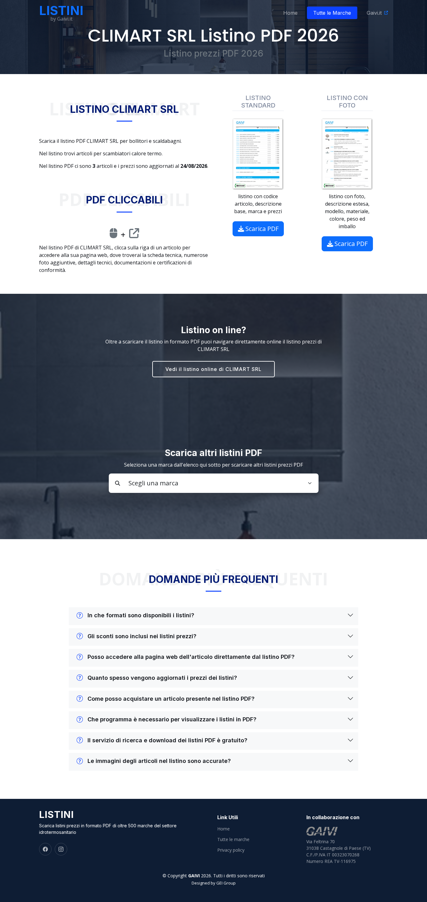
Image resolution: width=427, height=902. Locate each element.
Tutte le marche (233, 839)
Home (290, 13)
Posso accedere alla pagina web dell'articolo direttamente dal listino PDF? (191, 657)
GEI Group (226, 883)
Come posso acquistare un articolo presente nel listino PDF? (171, 698)
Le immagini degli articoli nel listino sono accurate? (159, 761)
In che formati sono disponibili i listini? (141, 615)
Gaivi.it (374, 13)
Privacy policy (230, 850)
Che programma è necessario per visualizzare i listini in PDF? (172, 719)
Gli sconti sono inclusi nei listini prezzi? (142, 636)
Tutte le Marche (332, 13)
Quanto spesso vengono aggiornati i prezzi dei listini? (162, 677)
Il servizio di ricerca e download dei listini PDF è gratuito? (167, 740)
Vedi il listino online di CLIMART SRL (213, 369)
